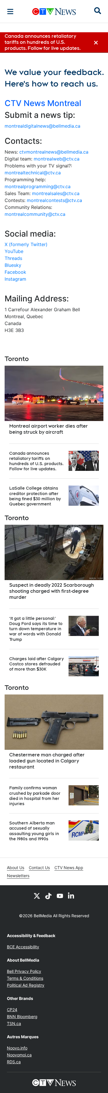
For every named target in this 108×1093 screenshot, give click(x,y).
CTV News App (68, 867)
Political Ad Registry (25, 985)
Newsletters (18, 875)
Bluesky (13, 265)
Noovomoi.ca (19, 1054)
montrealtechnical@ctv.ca (33, 172)
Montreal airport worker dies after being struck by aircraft (48, 429)
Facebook (15, 272)
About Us (15, 867)
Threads (13, 258)
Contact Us (39, 867)
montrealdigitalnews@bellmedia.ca (42, 126)
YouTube (14, 251)
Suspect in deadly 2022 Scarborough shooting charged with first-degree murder (51, 591)
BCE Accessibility (23, 946)
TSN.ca (14, 1023)
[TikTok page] (48, 895)
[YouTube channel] (59, 895)
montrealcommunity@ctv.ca (35, 214)
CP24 (12, 1009)
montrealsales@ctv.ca (55, 193)
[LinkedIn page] (71, 895)
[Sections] (10, 11)
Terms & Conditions (25, 978)
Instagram (15, 279)
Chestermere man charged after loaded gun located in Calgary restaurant (47, 761)
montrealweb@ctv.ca (56, 159)
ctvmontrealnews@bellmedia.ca (53, 152)
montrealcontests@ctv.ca (54, 200)
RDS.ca (14, 1061)
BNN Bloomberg (22, 1016)
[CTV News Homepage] (54, 11)
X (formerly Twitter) (26, 244)
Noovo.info (17, 1047)
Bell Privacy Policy (24, 971)
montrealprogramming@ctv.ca (38, 186)
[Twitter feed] (36, 895)
